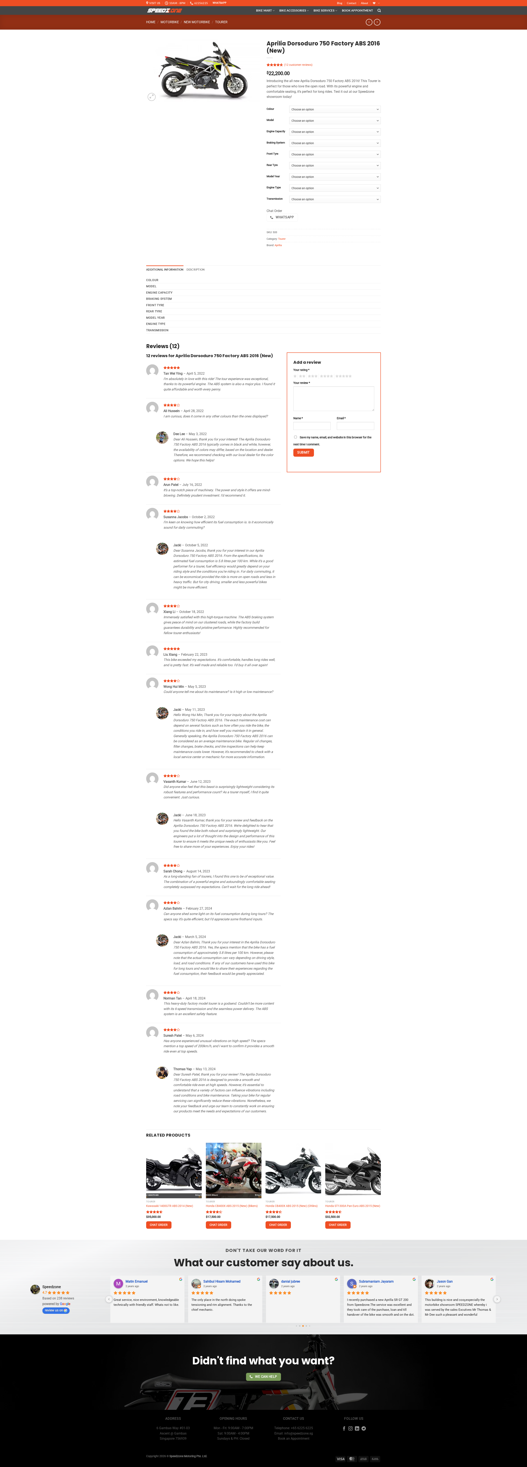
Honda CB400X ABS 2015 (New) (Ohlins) (292, 1206)
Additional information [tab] (165, 269)
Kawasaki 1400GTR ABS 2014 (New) (169, 1206)
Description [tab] (196, 269)
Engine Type (274, 187)
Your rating (301, 370)
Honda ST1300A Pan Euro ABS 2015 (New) (352, 1206)
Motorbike (170, 22)
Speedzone (51, 1287)
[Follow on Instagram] (350, 1428)
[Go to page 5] (309, 1325)
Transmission (275, 198)
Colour (270, 109)
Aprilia (278, 245)
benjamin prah (369, 1281)
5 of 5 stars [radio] (343, 376)
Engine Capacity (276, 131)
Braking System (276, 142)
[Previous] (146, 1190)
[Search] (379, 11)
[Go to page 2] (300, 1326)
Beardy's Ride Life (216, 1281)
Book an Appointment (293, 1438)
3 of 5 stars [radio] (312, 376)
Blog (339, 3)
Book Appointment (357, 10)
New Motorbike (197, 22)
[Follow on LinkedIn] (357, 1428)
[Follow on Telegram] (363, 1428)
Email (341, 418)
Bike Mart (264, 10)
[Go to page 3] (303, 1326)
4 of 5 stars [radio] (326, 376)
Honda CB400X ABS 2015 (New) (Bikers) (232, 1206)
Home (150, 22)
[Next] (381, 1190)
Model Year (273, 176)
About (364, 3)
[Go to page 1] (296, 1325)
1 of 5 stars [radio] (294, 376)
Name (298, 418)
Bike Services (324, 10)
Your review (301, 383)
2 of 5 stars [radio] (301, 376)
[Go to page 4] (306, 1326)
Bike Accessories (292, 10)
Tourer (221, 22)
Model (270, 120)
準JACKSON (134, 1281)
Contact (351, 3)
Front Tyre (272, 153)
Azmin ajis (444, 1281)
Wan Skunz (289, 1281)
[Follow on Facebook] (344, 1428)
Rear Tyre (272, 165)
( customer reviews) (298, 65)
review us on (54, 1310)
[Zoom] (152, 97)
